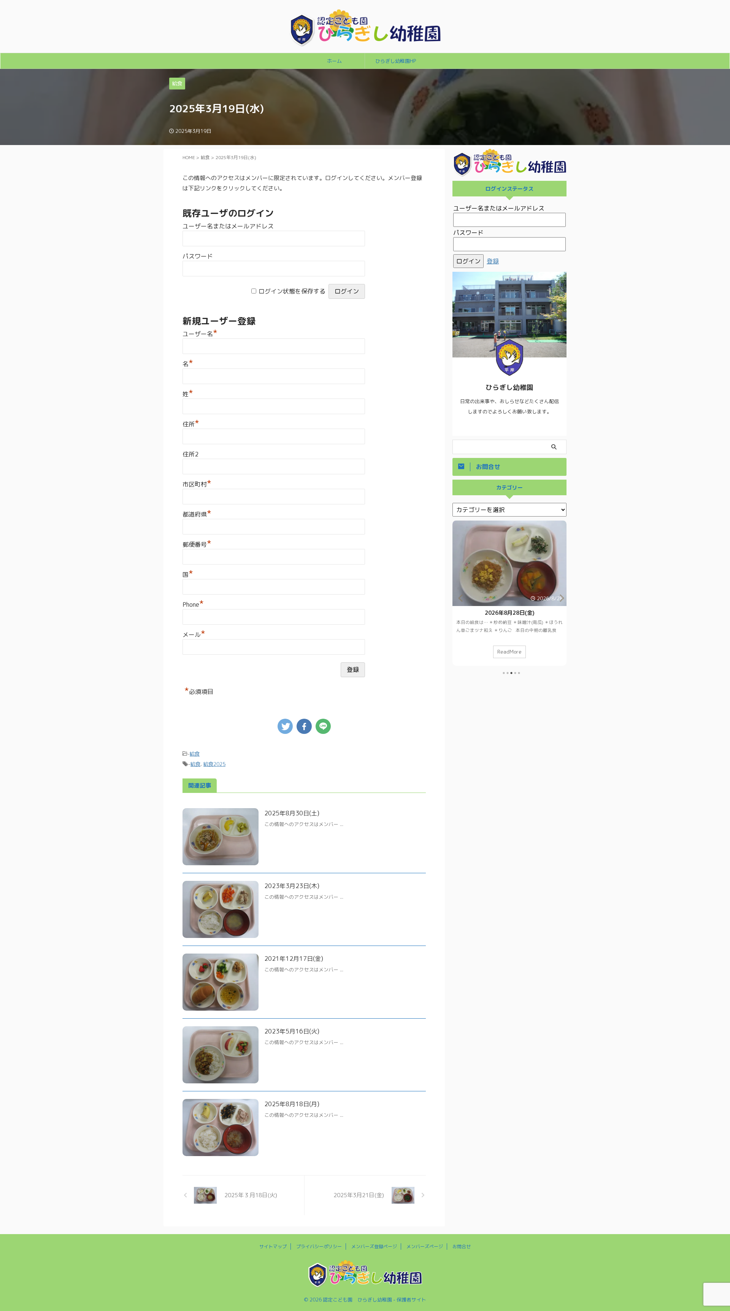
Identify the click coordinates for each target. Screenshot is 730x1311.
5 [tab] (519, 673)
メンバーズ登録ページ (374, 1246)
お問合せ (461, 1246)
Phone (193, 604)
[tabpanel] (509, 593)
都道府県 (196, 514)
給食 (195, 753)
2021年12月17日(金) (293, 958)
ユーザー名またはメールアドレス (228, 226)
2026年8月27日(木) (510, 613)
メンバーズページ (424, 1246)
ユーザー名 (199, 334)
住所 (190, 424)
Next (559, 598)
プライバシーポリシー (319, 1246)
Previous (459, 598)
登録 (493, 261)
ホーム (334, 60)
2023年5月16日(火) (291, 1031)
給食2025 (214, 764)
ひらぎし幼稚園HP (395, 60)
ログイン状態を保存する (292, 291)
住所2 (190, 454)
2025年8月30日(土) (291, 813)
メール (193, 634)
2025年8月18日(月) (291, 1104)
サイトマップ (273, 1246)
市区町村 (196, 484)
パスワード (197, 256)
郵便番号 (196, 544)
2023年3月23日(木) (291, 886)
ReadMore (509, 651)
